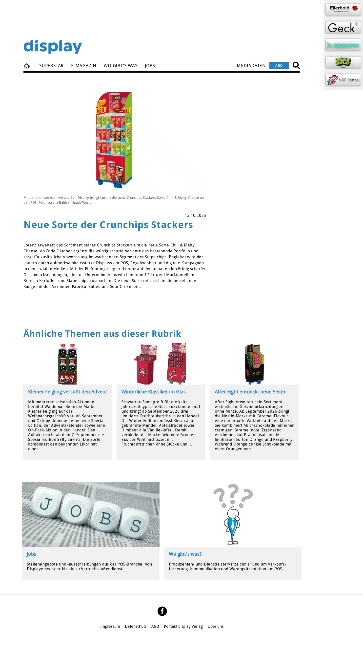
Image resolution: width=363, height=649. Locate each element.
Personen (27, 65)
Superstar (51, 65)
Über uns (215, 626)
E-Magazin (83, 65)
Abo (279, 65)
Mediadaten (251, 65)
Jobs (150, 65)
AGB (155, 626)
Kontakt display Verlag (183, 626)
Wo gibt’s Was (120, 65)
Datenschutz (135, 626)
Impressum (110, 626)
